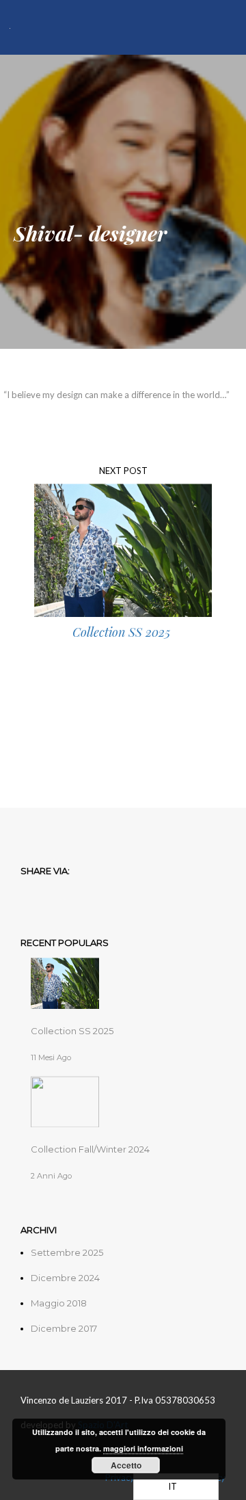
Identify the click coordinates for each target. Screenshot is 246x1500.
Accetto (126, 1465)
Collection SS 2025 (72, 1030)
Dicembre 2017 (64, 1328)
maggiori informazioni (143, 1448)
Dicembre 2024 (65, 1277)
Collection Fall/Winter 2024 (90, 1149)
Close (212, 97)
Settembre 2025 (67, 1252)
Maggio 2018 (59, 1303)
